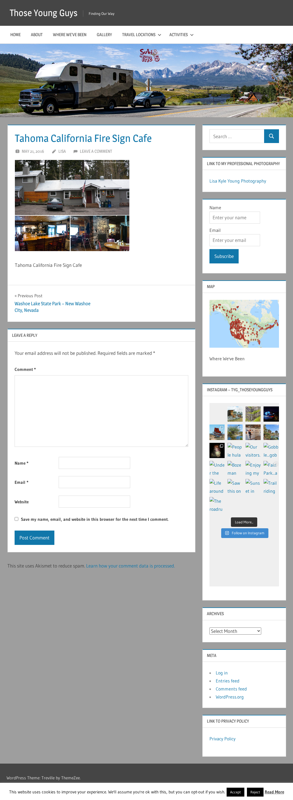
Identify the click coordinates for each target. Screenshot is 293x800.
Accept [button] (235, 792)
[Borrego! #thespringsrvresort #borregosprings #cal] (271, 432)
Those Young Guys (44, 12)
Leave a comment (96, 151)
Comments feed (231, 689)
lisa (62, 151)
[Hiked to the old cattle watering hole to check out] (235, 432)
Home (15, 34)
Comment (25, 369)
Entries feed (227, 681)
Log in (222, 673)
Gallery (104, 34)
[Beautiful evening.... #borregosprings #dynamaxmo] (271, 414)
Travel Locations (138, 34)
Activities (178, 34)
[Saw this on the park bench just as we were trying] (235, 486)
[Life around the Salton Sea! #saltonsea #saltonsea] (217, 486)
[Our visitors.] (253, 450)
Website (22, 501)
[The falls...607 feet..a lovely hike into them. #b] (253, 414)
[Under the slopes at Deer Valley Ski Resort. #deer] (217, 468)
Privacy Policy (222, 739)
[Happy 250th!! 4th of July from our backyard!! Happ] (217, 450)
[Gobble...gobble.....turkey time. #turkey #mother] (271, 450)
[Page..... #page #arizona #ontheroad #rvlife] (217, 432)
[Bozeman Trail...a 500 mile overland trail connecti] (235, 468)
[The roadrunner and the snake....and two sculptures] (217, 504)
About (37, 34)
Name (21, 463)
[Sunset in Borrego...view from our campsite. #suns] (253, 486)
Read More (274, 792)
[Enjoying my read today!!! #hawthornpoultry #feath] (253, 468)
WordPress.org (230, 697)
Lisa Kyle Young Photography (237, 181)
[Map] (244, 324)
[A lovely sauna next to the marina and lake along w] (235, 414)
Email (21, 482)
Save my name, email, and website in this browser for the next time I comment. (95, 519)
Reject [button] (255, 792)
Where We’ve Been (69, 34)
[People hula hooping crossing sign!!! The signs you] (235, 450)
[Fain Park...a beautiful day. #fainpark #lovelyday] (271, 468)
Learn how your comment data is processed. (130, 566)
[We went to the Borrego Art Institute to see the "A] (253, 432)
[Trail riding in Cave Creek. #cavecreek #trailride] (271, 486)
